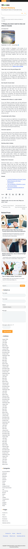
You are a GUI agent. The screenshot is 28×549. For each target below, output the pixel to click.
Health (3, 484)
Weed (3, 505)
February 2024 (5, 383)
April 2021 (4, 428)
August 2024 (5, 375)
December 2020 (5, 431)
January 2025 (5, 367)
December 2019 (5, 449)
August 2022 (5, 404)
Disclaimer (4, 518)
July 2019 (4, 457)
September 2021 (6, 422)
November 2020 (5, 433)
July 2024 (4, 376)
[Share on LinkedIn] (13, 194)
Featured (4, 479)
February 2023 (5, 396)
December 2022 (5, 397)
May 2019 (4, 461)
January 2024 (5, 384)
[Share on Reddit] (22, 194)
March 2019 (5, 464)
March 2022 (5, 412)
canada (6, 200)
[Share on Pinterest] (19, 194)
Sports (3, 494)
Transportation (5, 499)
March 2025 (5, 363)
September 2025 (6, 355)
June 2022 (4, 407)
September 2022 (6, 402)
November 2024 (5, 370)
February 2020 (5, 446)
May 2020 (4, 441)
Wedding (4, 504)
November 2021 (5, 418)
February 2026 (5, 347)
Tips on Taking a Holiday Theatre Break (12, 276)
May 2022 (4, 409)
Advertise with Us (6, 523)
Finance (4, 481)
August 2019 (5, 456)
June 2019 (4, 459)
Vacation (4, 502)
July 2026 (4, 341)
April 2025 (4, 362)
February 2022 (5, 414)
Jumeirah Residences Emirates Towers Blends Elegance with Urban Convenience (16, 181)
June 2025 (4, 358)
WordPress (16, 547)
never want (15, 200)
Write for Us (5, 521)
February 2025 (5, 365)
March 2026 (5, 345)
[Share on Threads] (6, 197)
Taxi (3, 495)
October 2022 (5, 401)
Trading (4, 497)
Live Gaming (5, 491)
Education (4, 476)
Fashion (4, 478)
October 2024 (5, 371)
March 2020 (5, 444)
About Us (4, 516)
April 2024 (4, 380)
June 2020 (4, 440)
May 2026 (4, 344)
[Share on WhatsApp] (16, 194)
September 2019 (6, 454)
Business (4, 474)
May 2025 (4, 360)
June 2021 (4, 425)
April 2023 (4, 393)
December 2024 (5, 368)
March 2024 (5, 381)
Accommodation (6, 471)
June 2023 (4, 391)
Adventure (4, 473)
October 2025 (5, 354)
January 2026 (5, 349)
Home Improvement (6, 487)
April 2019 (4, 462)
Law (3, 489)
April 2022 (4, 410)
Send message (7, 331)
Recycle (4, 492)
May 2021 (4, 427)
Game (3, 483)
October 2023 (5, 388)
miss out (11, 200)
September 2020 (6, 435)
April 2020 (4, 443)
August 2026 (5, 339)
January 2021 (5, 430)
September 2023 (6, 389)
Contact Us (4, 512)
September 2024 (6, 373)
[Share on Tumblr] (2, 197)
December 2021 (5, 417)
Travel (5, 202)
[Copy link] (9, 197)
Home (3, 514)
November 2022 (5, 399)
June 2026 (4, 342)
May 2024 (4, 378)
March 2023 (5, 394)
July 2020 (4, 438)
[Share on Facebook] (6, 194)
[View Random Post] (22, 13)
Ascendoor (23, 545)
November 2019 (5, 451)
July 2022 (4, 406)
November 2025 (5, 352)
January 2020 (5, 448)
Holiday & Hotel (5, 486)
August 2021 (5, 423)
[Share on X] (9, 194)
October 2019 (5, 453)
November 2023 (5, 386)
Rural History (8, 7)
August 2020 (5, 436)
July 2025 (4, 357)
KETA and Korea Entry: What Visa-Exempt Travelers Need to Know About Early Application (14, 230)
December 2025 (5, 350)
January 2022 (5, 415)
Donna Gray (15, 45)
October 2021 (5, 420)
